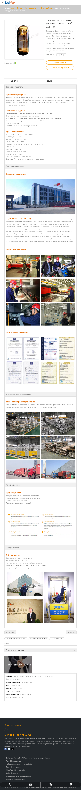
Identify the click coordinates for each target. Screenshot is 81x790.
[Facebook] (5, 749)
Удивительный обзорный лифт (16, 638)
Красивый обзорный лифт (38, 638)
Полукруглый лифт (56, 638)
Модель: (8, 80)
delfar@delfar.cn (25, 694)
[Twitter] (12, 749)
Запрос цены (59, 62)
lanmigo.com (72, 787)
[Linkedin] (9, 749)
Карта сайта (53, 787)
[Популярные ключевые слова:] (75, 643)
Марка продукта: (42, 80)
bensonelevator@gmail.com (15, 697)
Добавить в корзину (59, 67)
